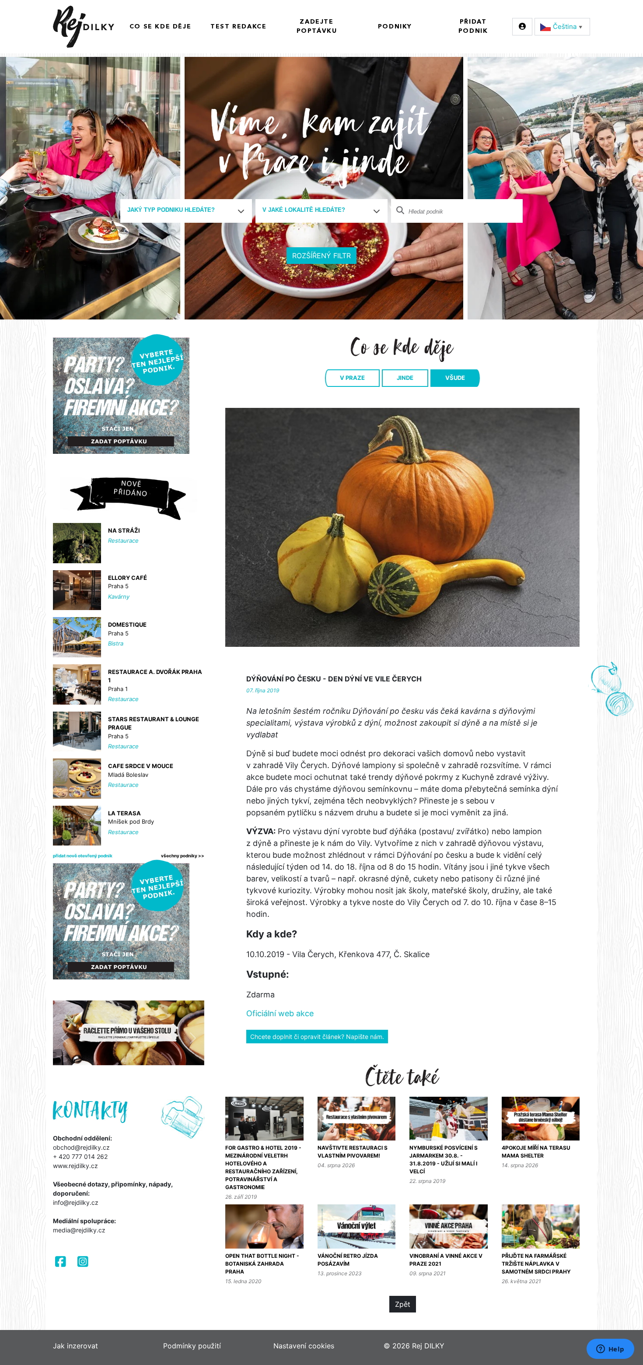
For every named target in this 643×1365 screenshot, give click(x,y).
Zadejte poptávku (317, 26)
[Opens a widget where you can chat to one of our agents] (610, 1350)
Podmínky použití (192, 1345)
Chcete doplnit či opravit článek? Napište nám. (317, 1036)
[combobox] (186, 211)
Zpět (402, 1304)
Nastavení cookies (303, 1345)
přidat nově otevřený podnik (82, 855)
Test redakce (238, 27)
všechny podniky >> (182, 855)
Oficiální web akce (280, 1013)
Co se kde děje (160, 27)
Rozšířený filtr (321, 255)
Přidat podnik (473, 26)
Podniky (395, 27)
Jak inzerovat (75, 1345)
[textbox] (182, 210)
